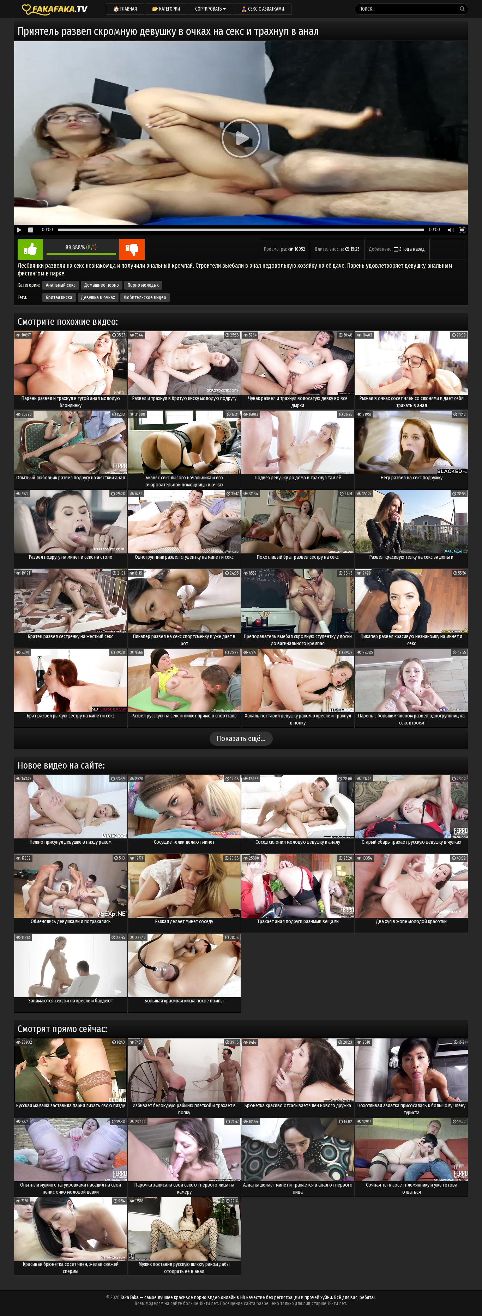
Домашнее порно (101, 285)
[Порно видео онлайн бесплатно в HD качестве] (54, 9)
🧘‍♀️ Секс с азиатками (262, 9)
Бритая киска (59, 298)
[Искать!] (462, 9)
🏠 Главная (125, 9)
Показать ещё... (241, 738)
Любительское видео (145, 298)
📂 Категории (166, 9)
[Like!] (30, 249)
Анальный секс (61, 285)
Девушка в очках (98, 298)
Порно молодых (143, 285)
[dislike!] (132, 249)
